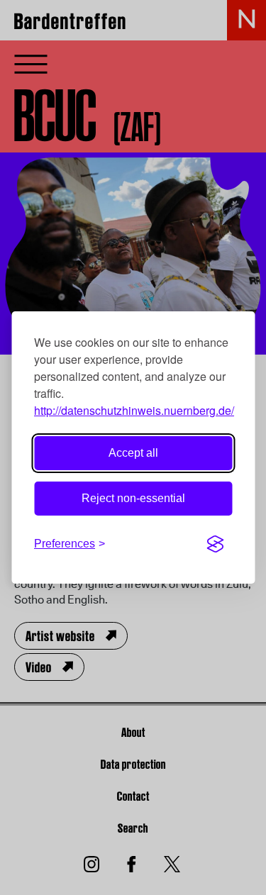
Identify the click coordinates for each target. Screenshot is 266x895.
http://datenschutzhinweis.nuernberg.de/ (134, 410)
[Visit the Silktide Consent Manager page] (215, 544)
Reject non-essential (133, 498)
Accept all (133, 453)
